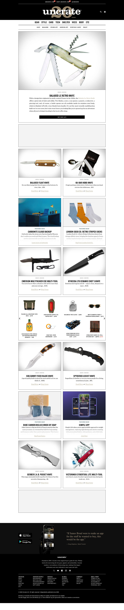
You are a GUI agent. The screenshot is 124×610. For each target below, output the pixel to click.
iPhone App (54, 27)
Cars (51, 22)
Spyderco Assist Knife (84, 375)
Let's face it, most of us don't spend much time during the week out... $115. (84, 478)
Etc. (19, 586)
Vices (74, 22)
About (79, 578)
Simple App (84, 424)
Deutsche (65, 581)
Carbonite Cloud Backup (40, 231)
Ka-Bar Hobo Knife (84, 182)
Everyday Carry (75, 27)
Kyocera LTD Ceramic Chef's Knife (84, 281)
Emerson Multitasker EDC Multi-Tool (40, 281)
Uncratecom (49, 2)
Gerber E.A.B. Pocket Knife (39, 474)
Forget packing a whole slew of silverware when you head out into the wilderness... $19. (84, 186)
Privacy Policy (96, 580)
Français (65, 580)
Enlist (85, 27)
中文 (63, 585)
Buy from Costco (39, 436)
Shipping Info (51, 583)
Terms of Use (95, 578)
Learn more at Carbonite (40, 243)
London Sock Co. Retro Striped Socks (84, 231)
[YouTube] (58, 571)
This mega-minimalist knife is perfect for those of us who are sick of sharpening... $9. (39, 478)
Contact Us (51, 580)
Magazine (45, 27)
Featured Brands (38, 581)
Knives (64, 92)
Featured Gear (40, 229)
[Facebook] (62, 571)
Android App (64, 27)
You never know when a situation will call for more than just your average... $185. (40, 285)
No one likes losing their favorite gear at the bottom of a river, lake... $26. (40, 186)
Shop (38, 27)
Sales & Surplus (38, 583)
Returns (50, 581)
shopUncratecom (63, 2)
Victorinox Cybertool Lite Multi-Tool (84, 474)
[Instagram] (66, 571)
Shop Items (44, 191)
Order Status (51, 578)
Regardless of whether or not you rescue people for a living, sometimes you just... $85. (84, 379)
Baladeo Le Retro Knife (62, 95)
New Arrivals (37, 578)
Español (64, 578)
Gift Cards (36, 585)
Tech (58, 22)
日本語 (63, 583)
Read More (34, 191)
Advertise (80, 580)
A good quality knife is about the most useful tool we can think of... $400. (40, 379)
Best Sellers (37, 580)
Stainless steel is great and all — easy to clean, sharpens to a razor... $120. (84, 285)
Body (81, 22)
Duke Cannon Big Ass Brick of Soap (39, 424)
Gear (37, 22)
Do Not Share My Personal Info (96, 584)
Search (100, 11)
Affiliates (80, 581)
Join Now (84, 436)
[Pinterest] (70, 571)
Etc (87, 22)
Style (44, 22)
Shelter (66, 22)
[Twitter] (54, 571)
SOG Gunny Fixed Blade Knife (39, 375)
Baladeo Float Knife (39, 182)
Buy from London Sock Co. (84, 243)
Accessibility (95, 581)
